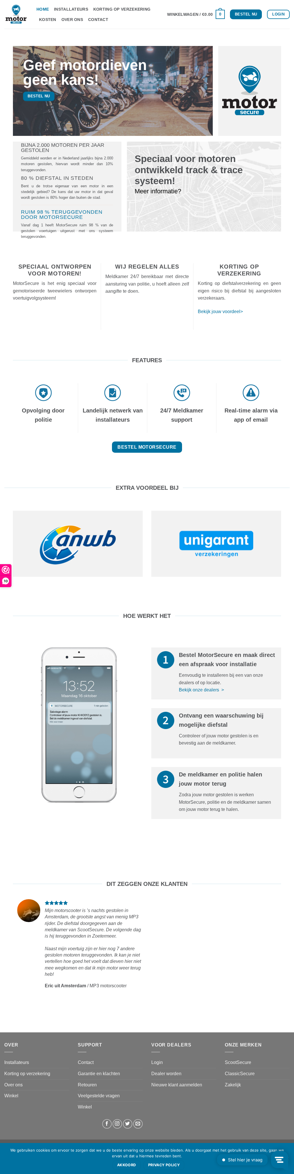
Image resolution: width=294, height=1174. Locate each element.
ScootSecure (238, 1062)
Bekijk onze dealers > (201, 689)
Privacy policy (164, 1165)
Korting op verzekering (121, 9)
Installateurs (71, 9)
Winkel (11, 1095)
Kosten (47, 19)
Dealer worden (166, 1073)
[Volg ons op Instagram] (117, 1124)
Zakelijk (233, 1084)
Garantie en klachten (99, 1073)
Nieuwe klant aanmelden (176, 1084)
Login (157, 1062)
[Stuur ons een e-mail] (138, 1124)
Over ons (72, 19)
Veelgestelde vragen (99, 1095)
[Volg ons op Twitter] (127, 1124)
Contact (98, 19)
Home (42, 9)
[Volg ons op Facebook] (107, 1124)
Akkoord (126, 1165)
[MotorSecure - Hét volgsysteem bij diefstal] (16, 14)
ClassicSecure (240, 1073)
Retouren (87, 1084)
